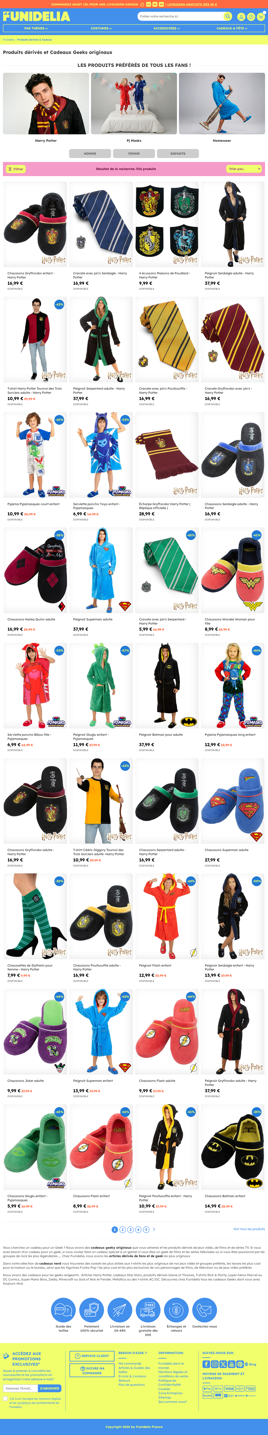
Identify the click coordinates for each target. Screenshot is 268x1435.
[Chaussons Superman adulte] (232, 801)
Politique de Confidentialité (169, 1383)
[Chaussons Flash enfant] (101, 1147)
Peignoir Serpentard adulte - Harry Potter (99, 390)
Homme (90, 154)
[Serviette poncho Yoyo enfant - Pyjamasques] (101, 455)
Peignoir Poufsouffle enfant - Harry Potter (165, 1198)
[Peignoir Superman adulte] (101, 570)
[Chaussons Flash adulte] (167, 1032)
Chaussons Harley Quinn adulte (31, 619)
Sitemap (164, 1397)
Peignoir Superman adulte (92, 619)
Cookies (164, 1389)
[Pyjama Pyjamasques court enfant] (35, 455)
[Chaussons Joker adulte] (35, 1032)
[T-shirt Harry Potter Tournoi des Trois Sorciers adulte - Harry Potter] (35, 340)
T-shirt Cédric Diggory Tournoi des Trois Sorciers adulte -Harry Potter (98, 852)
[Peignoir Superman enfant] (101, 1032)
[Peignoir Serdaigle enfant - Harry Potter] (232, 916)
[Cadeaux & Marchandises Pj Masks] (134, 104)
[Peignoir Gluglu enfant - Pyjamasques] (101, 686)
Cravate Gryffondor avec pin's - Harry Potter (228, 390)
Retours (124, 1380)
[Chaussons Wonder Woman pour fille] (232, 570)
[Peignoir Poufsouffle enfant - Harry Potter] (167, 1147)
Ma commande (130, 1363)
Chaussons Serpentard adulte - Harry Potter (162, 852)
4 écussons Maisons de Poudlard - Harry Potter (164, 275)
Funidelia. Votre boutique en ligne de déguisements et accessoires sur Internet (36, 16)
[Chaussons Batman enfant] (232, 1147)
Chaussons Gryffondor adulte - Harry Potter (30, 852)
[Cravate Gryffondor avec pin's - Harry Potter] (232, 340)
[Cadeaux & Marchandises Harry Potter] (46, 104)
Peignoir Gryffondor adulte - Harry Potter (230, 1083)
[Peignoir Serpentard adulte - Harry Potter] (101, 340)
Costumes (99, 28)
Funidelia (9, 39)
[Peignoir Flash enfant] (167, 916)
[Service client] (251, 17)
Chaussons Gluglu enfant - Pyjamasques (27, 1198)
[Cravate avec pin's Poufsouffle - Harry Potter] (167, 340)
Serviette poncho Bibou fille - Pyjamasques (29, 737)
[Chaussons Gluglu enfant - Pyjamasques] (35, 1147)
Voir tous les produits (249, 1229)
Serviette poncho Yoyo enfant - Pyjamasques (96, 506)
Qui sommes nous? (172, 1402)
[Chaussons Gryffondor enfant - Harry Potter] (35, 224)
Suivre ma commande (93, 1370)
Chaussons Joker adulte (25, 1081)
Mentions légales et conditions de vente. (173, 1374)
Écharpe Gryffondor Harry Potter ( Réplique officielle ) (165, 506)
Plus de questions (132, 1385)
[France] (206, 1364)
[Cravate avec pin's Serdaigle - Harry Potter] (101, 224)
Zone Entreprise (170, 1393)
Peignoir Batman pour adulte (161, 735)
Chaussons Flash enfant (91, 1196)
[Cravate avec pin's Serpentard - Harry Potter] (167, 570)
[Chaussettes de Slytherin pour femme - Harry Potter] (35, 916)
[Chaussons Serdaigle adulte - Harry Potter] (232, 455)
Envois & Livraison (132, 1376)
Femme (134, 154)
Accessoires (165, 28)
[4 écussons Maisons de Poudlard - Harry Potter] (167, 224)
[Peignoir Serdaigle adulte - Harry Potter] (232, 224)
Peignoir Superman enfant (93, 1081)
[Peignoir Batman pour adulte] (167, 686)
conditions (24, 1403)
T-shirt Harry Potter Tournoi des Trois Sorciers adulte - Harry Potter (34, 390)
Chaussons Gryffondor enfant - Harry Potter (31, 275)
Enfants (177, 154)
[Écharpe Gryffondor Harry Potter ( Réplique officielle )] (167, 455)
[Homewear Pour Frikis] (222, 104)
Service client (94, 1356)
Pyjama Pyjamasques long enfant (230, 735)
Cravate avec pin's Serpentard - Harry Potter (162, 621)
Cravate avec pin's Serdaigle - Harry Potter (100, 275)
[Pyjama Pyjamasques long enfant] (232, 686)
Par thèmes (34, 28)
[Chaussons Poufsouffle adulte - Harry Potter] (101, 916)
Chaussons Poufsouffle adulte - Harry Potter (97, 967)
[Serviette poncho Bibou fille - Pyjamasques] (35, 686)
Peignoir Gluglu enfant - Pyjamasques (91, 737)
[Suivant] (154, 1229)
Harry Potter (46, 140)
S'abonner (49, 1388)
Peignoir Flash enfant (155, 965)
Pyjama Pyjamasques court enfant (33, 504)
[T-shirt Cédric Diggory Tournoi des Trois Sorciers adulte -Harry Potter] (101, 801)
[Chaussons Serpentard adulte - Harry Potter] (167, 801)
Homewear (222, 140)
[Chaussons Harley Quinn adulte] (35, 570)
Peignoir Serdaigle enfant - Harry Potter (229, 967)
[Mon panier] (261, 17)
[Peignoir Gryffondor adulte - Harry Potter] (232, 1032)
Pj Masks (134, 140)
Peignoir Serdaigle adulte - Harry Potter (229, 275)
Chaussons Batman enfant (225, 1196)
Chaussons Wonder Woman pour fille (230, 621)
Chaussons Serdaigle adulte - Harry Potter (231, 506)
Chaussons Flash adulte (157, 1081)
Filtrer (18, 169)
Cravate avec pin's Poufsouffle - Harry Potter (163, 390)
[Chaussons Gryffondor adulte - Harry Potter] (35, 801)
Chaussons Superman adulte (226, 850)
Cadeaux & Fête (230, 28)
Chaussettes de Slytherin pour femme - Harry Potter (30, 967)
